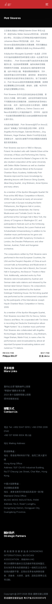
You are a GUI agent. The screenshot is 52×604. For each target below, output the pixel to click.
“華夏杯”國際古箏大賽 (14, 390)
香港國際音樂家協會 (13, 598)
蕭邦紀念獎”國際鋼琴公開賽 (17, 386)
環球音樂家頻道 (11, 398)
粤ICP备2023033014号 (35, 598)
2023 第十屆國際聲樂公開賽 (17, 394)
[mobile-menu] (46, 4)
